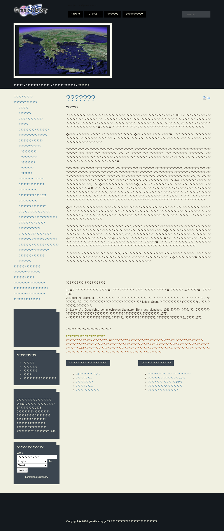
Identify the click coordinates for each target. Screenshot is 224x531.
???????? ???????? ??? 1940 (166, 377)
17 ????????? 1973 (29, 407)
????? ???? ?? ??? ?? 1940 (165, 381)
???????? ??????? (38, 85)
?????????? (43, 399)
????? (27, 374)
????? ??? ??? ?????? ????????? (169, 373)
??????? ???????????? (163, 389)
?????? (18, 85)
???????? (23, 423)
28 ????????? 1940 (43, 431)
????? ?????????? (38, 415)
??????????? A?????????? (165, 385)
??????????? (25, 411)
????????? (30, 366)
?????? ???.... (84, 385)
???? (20, 419)
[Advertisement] (36, 328)
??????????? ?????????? (39, 378)
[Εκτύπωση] (204, 98)
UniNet (21, 403)
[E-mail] (208, 98)
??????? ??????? (64, 85)
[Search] (185, 14)
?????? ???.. (84, 377)
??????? (28, 362)
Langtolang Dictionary (36, 477)
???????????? (26, 399)
